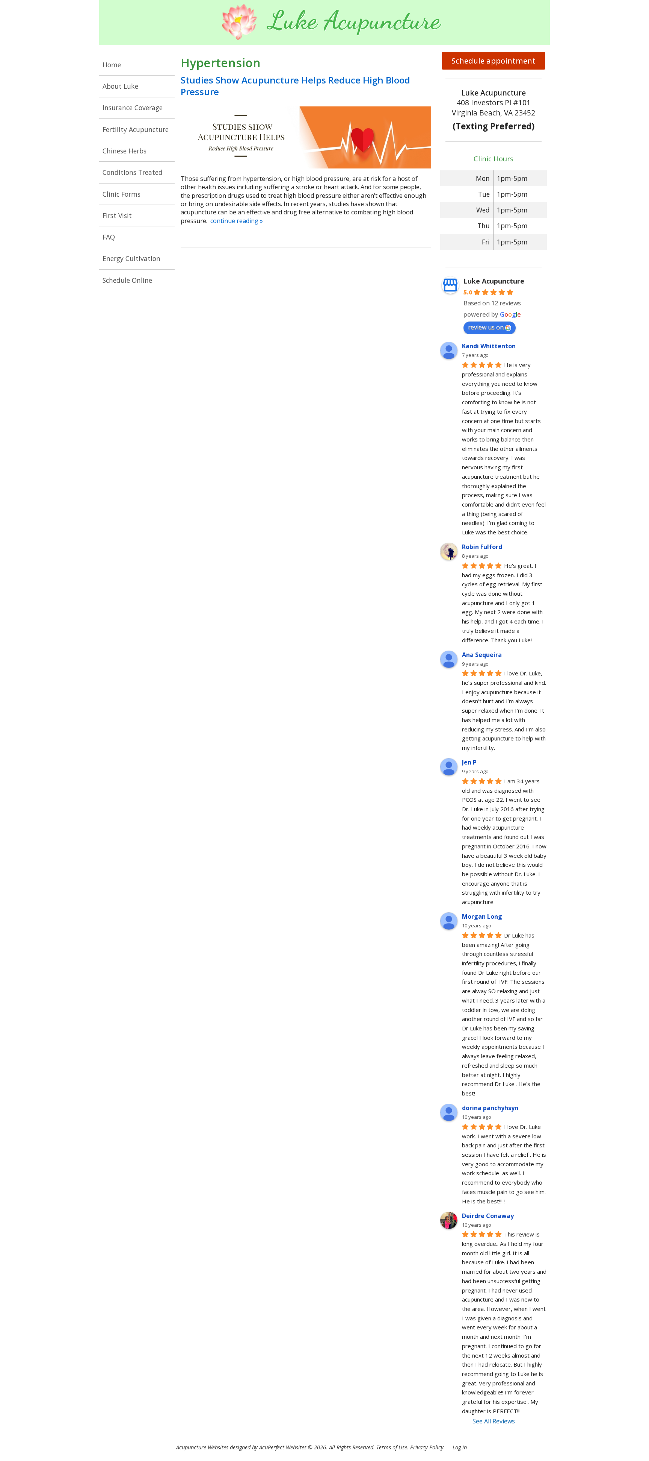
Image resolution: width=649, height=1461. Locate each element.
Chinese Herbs (124, 150)
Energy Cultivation (131, 258)
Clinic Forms (121, 194)
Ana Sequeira (482, 655)
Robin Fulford (482, 547)
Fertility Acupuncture (136, 129)
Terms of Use (391, 1447)
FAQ (109, 236)
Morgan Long (482, 916)
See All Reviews (493, 1421)
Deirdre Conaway (488, 1216)
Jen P (469, 762)
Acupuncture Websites (202, 1447)
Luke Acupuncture (493, 280)
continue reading (236, 221)
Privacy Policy (427, 1447)
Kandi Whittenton (489, 346)
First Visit (117, 215)
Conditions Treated (133, 172)
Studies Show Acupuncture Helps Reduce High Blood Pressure (295, 86)
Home (112, 64)
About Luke (120, 86)
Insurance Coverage (133, 107)
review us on (486, 327)
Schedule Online (127, 280)
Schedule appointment (493, 61)
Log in (460, 1447)
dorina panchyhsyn (490, 1108)
